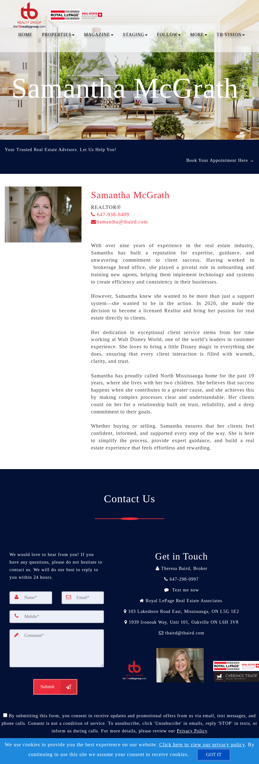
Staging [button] (133, 34)
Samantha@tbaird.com (122, 221)
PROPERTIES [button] (56, 34)
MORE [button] (197, 34)
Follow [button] (167, 34)
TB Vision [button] (229, 34)
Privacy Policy (192, 731)
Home (25, 34)
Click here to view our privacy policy (202, 744)
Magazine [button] (97, 34)
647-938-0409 (112, 214)
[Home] (59, 8)
